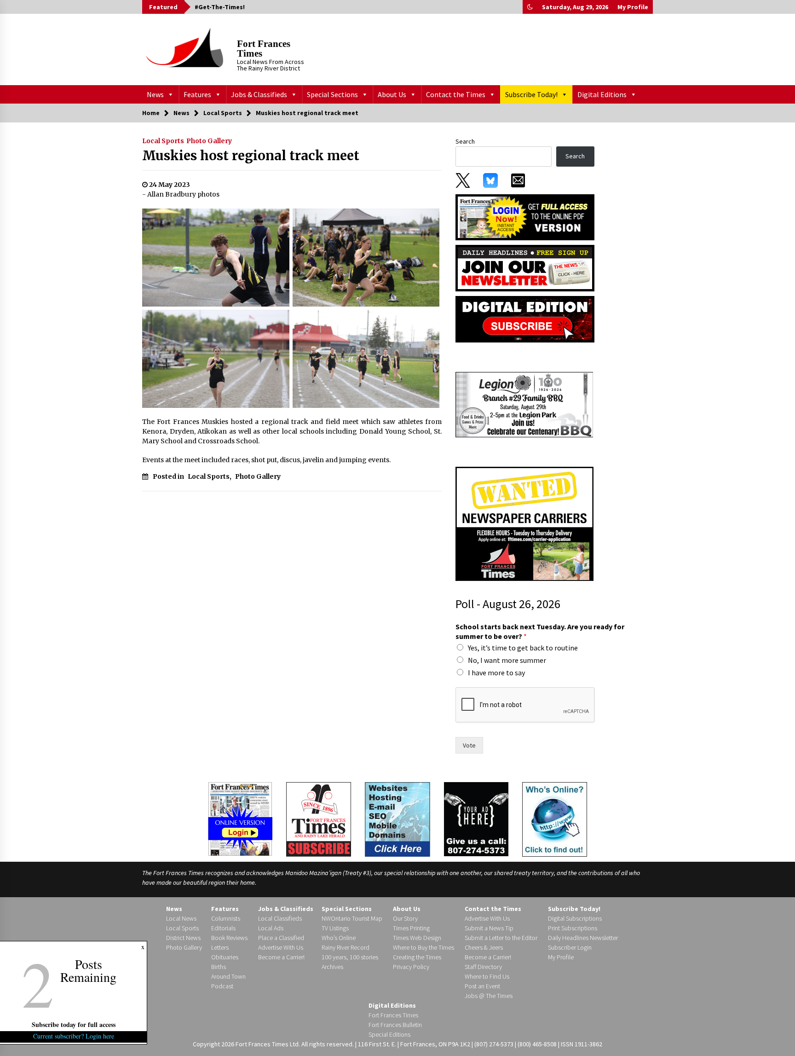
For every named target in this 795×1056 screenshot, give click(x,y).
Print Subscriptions (572, 928)
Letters (220, 947)
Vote (469, 745)
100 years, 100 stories (350, 957)
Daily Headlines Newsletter (583, 938)
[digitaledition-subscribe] (524, 318)
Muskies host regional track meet (250, 155)
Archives (332, 967)
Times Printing (411, 928)
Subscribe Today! (531, 94)
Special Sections (332, 94)
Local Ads (270, 928)
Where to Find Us (487, 976)
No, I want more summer (507, 660)
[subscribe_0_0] (524, 216)
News (155, 94)
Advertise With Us (280, 947)
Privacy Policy (411, 967)
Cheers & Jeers (484, 947)
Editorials (223, 928)
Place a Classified (281, 938)
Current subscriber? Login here (73, 1036)
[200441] (524, 404)
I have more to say (496, 672)
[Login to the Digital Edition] (240, 818)
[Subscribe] (318, 819)
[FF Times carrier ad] (524, 523)
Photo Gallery (209, 141)
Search (465, 141)
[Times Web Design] (397, 818)
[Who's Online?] (554, 818)
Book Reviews (229, 938)
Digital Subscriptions (575, 918)
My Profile (632, 7)
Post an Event (482, 986)
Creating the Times (417, 957)
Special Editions (389, 1034)
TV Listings (335, 928)
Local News (181, 918)
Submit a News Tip (489, 928)
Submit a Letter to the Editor (501, 938)
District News (183, 938)
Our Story (405, 918)
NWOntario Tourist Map (352, 918)
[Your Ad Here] (476, 819)
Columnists (225, 918)
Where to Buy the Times (423, 947)
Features (197, 94)
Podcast (222, 986)
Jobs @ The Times (489, 996)
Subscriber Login (570, 947)
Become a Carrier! (281, 957)
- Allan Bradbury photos (180, 194)
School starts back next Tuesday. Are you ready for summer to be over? (539, 631)
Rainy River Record (345, 947)
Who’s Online (339, 938)
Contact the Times (455, 94)
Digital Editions (602, 94)
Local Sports (163, 141)
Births (218, 967)
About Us (392, 94)
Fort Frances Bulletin (395, 1025)
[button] (530, 7)
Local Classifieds (280, 918)
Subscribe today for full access (73, 1024)
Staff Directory (483, 967)
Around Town (228, 976)
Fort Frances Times (263, 48)
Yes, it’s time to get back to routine (523, 647)
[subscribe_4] (524, 267)
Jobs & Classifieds (259, 94)
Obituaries (224, 957)
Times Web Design (417, 938)
